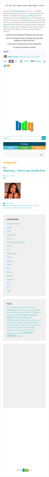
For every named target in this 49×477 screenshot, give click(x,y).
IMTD (30, 317)
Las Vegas (22, 205)
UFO (8, 287)
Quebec (19, 327)
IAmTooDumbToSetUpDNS (16, 242)
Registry (9, 276)
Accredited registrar (14, 224)
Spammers (10, 279)
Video (9, 291)
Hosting (9, 238)
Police (14, 328)
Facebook (19, 312)
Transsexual (7, 208)
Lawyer (20, 322)
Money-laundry (11, 325)
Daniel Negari (11, 312)
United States (17, 208)
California (33, 307)
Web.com (19, 336)
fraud (39, 312)
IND (6, 203)
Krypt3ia (10, 261)
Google (33, 314)
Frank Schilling (31, 312)
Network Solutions (27, 325)
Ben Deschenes (17, 11)
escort (7, 205)
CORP (9, 231)
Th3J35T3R (28, 330)
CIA (15, 310)
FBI (24, 312)
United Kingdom (18, 333)
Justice (24, 148)
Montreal (18, 325)
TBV (8, 283)
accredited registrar (17, 307)
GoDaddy (24, 314)
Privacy (11, 203)
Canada (10, 309)
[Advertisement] (24, 94)
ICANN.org (31, 16)
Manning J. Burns (32, 205)
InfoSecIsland (11, 253)
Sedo (15, 330)
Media (9, 265)
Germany (15, 315)
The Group (24, 144)
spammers (21, 330)
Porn (8, 268)
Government (11, 235)
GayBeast (9, 315)
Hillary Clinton (14, 317)
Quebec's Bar (25, 18)
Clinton (9, 227)
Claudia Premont (22, 310)
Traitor (35, 330)
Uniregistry (10, 333)
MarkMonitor (27, 323)
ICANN (10, 148)
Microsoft (35, 323)
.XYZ (8, 307)
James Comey (25, 320)
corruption (36, 310)
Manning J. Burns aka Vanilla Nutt (24, 170)
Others (38, 148)
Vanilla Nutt (27, 208)
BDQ (30, 470)
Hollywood (14, 205)
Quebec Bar (27, 327)
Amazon (27, 307)
